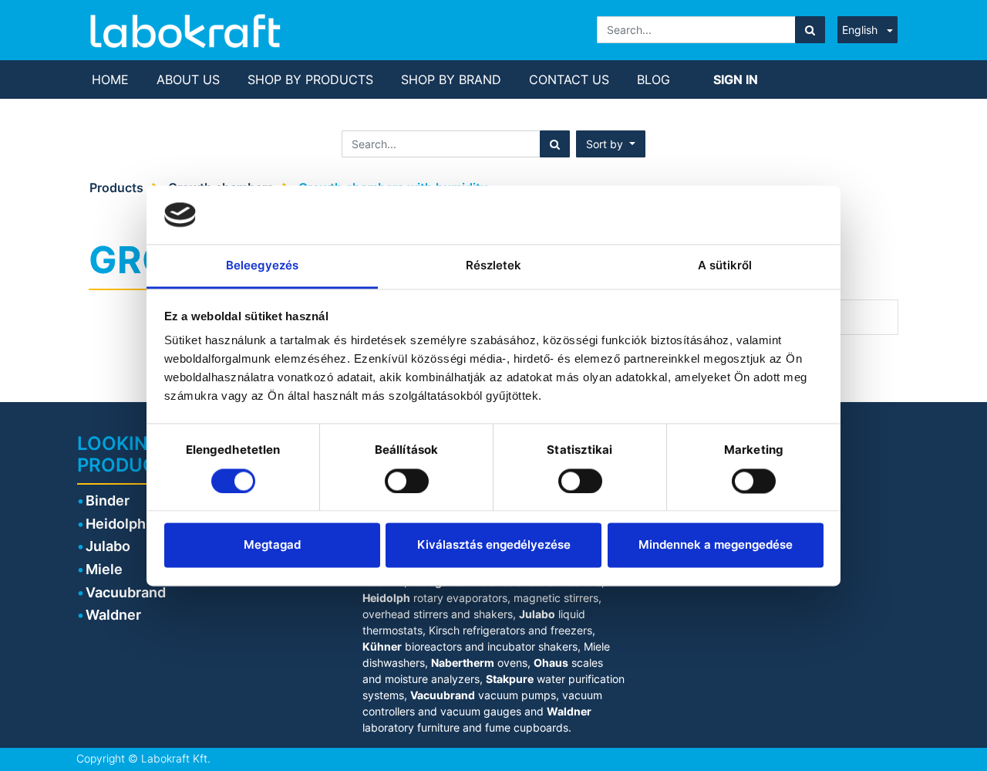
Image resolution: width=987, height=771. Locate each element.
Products (116, 187)
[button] (610, 143)
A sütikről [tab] (725, 266)
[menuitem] (110, 79)
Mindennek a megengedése (715, 545)
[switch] (407, 480)
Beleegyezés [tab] (262, 266)
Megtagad (272, 545)
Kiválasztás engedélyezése (494, 545)
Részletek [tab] (494, 266)
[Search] (810, 29)
